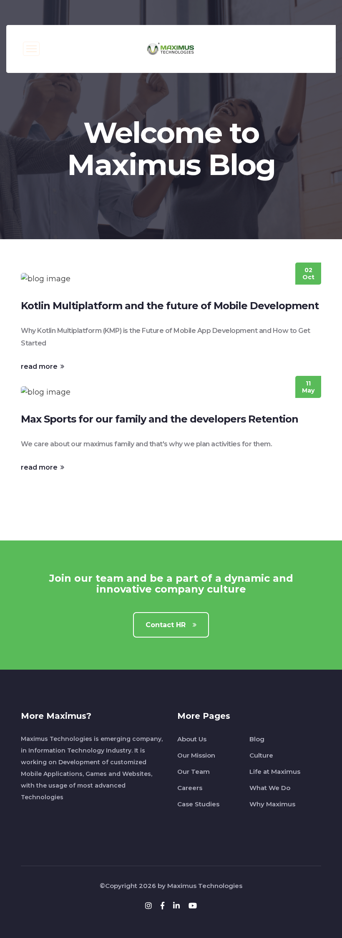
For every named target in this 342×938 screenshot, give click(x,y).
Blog (256, 739)
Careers (189, 788)
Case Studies (198, 804)
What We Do (269, 788)
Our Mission (196, 755)
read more (40, 366)
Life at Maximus (274, 771)
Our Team (193, 771)
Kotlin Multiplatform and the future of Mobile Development (170, 306)
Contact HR (167, 625)
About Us (191, 739)
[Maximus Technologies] (171, 48)
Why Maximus (272, 804)
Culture (261, 755)
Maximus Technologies (204, 886)
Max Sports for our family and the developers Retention (159, 419)
